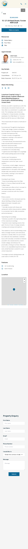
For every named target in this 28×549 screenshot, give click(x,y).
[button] (14, 289)
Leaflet (8, 304)
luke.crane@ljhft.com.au (19, 62)
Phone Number (7, 444)
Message (6, 459)
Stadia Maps (11, 304)
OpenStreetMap (21, 304)
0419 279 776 (17, 60)
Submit (14, 474)
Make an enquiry (14, 30)
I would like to (7, 451)
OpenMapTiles (16, 304)
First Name (6, 420)
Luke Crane (13, 56)
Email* (5, 436)
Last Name (6, 428)
